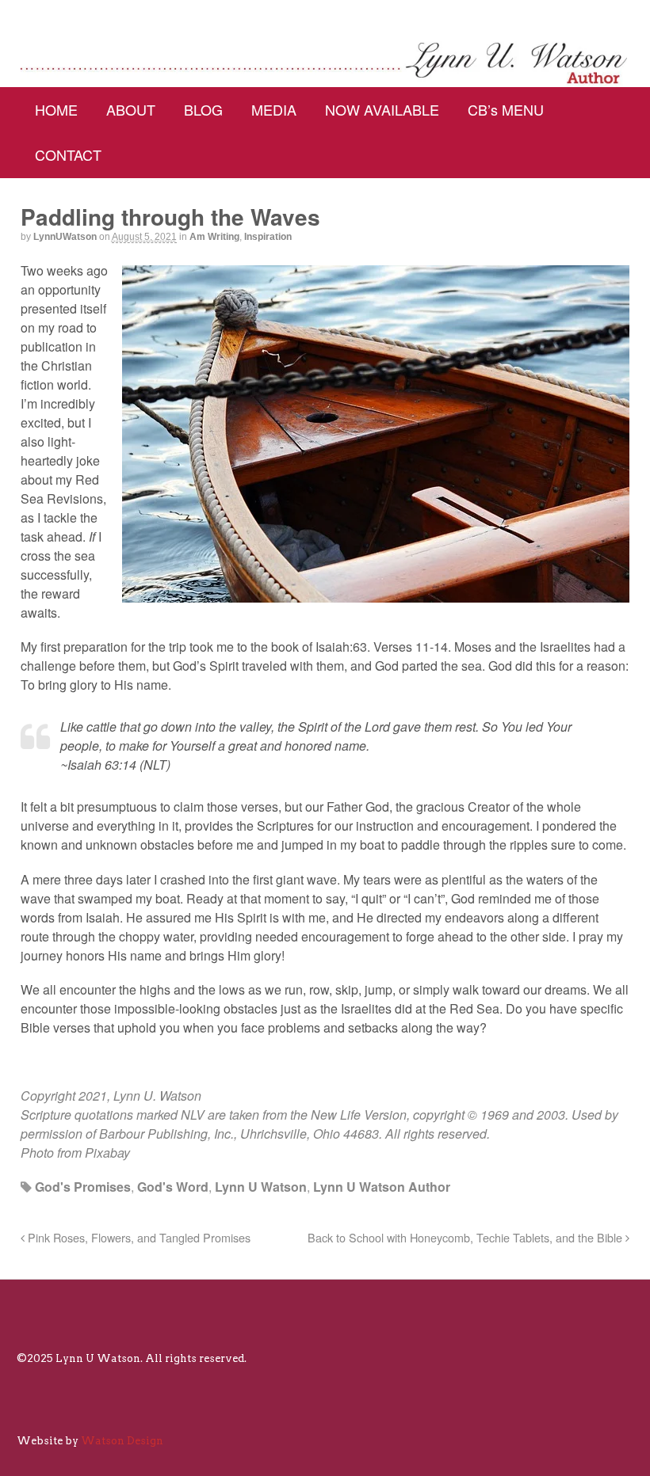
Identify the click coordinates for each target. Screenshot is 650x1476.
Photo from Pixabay (75, 1152)
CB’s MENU (506, 109)
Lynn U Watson (261, 1186)
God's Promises (83, 1186)
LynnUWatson (65, 236)
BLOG (203, 109)
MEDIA (273, 109)
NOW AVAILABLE (382, 109)
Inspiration (268, 236)
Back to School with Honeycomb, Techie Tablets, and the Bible (466, 1237)
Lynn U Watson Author (381, 1186)
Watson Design (122, 1441)
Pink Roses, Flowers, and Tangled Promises (137, 1237)
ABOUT (130, 109)
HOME (56, 109)
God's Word (172, 1186)
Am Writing (214, 236)
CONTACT (68, 154)
